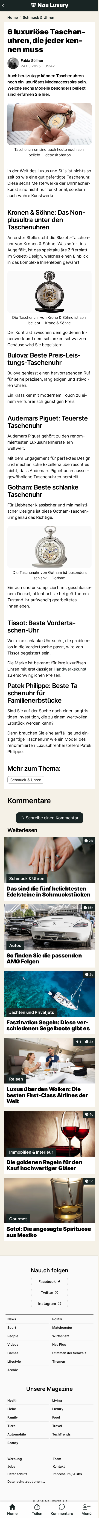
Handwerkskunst (70, 669)
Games (12, 1353)
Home (12, 17)
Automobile (16, 1434)
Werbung (14, 1459)
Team (57, 1459)
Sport (11, 1327)
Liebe (11, 1409)
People (12, 1336)
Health (12, 1400)
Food (56, 1417)
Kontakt (59, 1466)
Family (12, 1417)
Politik (57, 1319)
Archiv (12, 1370)
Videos (12, 1344)
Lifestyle (14, 1361)
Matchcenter (62, 1327)
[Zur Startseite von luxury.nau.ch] (49, 5)
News (11, 1319)
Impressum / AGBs (67, 1474)
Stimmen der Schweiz (69, 1353)
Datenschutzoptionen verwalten (27, 1481)
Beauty (12, 1443)
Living (57, 1400)
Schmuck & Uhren (38, 17)
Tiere (11, 1426)
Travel (57, 1426)
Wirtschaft (60, 1336)
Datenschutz (17, 1474)
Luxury (57, 1409)
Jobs (11, 1466)
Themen (58, 1361)
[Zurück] (3, 5)
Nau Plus (59, 1344)
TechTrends (61, 1434)
